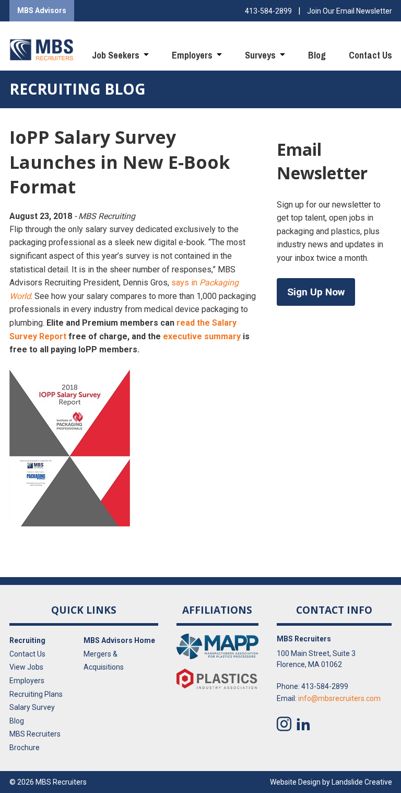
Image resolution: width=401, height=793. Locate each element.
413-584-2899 (268, 11)
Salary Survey (32, 707)
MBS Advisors (41, 10)
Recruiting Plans (36, 694)
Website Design (295, 782)
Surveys (260, 55)
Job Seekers (115, 55)
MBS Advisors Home (119, 640)
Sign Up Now (316, 292)
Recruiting (27, 640)
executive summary (202, 336)
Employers (192, 55)
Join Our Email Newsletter (349, 11)
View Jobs (26, 667)
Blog (317, 55)
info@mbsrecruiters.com (339, 698)
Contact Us (370, 55)
